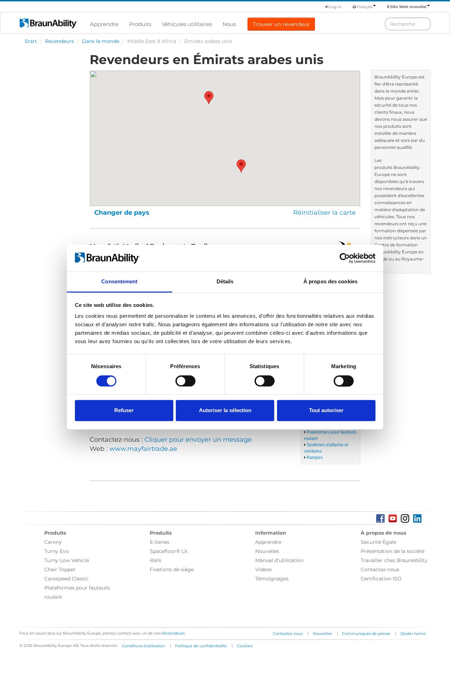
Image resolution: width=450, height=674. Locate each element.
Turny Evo (56, 551)
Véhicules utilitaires (187, 24)
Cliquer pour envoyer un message (198, 439)
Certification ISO (381, 578)
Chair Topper (60, 569)
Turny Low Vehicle (66, 560)
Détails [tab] (225, 282)
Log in (334, 6)
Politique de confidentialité (201, 645)
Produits (140, 24)
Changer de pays (121, 212)
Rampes (315, 457)
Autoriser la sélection (225, 411)
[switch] (185, 380)
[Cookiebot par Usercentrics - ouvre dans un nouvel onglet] (344, 258)
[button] (208, 97)
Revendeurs (59, 41)
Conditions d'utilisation (143, 645)
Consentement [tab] (119, 282)
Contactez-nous (380, 569)
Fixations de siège (172, 569)
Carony (53, 542)
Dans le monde (100, 41)
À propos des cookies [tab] (330, 282)
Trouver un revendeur (281, 24)
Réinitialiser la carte (324, 212)
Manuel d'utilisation (279, 560)
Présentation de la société (392, 551)
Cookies (244, 645)
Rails (155, 560)
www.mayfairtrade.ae (143, 449)
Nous (229, 24)
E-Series (159, 542)
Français (364, 6)
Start (31, 41)
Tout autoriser (326, 411)
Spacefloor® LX (168, 551)
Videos (263, 569)
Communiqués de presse (366, 633)
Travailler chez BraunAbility (394, 560)
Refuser (124, 411)
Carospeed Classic (66, 578)
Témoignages (272, 578)
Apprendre (104, 24)
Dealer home (413, 633)
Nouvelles (267, 551)
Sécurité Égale (378, 542)
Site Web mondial (408, 6)
